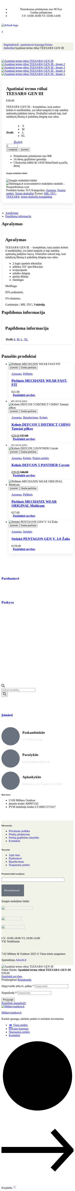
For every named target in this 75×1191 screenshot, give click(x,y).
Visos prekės (20, 1025)
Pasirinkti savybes (24, 395)
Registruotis (24, 979)
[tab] (37, 213)
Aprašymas (11, 213)
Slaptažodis (9, 992)
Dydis (9, 132)
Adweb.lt (20, 960)
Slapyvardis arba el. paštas (17, 986)
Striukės (27, 531)
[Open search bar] (3, 686)
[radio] (23, 126)
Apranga (39, 44)
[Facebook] (6, 816)
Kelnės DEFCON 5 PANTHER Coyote (40, 465)
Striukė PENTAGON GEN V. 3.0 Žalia (40, 539)
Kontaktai (14, 1035)
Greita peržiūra (28, 367)
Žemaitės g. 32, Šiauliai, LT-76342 (42, 784)
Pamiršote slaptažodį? (13, 1003)
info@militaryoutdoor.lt (35, 761)
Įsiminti (25, 149)
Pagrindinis (10, 44)
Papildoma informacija (18, 216)
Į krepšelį (12, 149)
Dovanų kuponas (18, 1028)
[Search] (4, 694)
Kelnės (44, 417)
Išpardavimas (30, 417)
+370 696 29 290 (32, 739)
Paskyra (7, 602)
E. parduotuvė (25, 44)
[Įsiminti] (6, 704)
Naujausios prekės (19, 1031)
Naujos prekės (40, 458)
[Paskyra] (6, 591)
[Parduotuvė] (6, 567)
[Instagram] (15, 816)
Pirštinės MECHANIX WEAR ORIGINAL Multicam (34, 504)
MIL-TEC (50, 193)
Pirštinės (28, 373)
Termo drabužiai (24, 193)
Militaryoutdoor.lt (11, 1012)
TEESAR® (13, 196)
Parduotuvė (10, 578)
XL (26, 339)
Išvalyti (18, 142)
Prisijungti (8, 999)
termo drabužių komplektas (36, 196)
